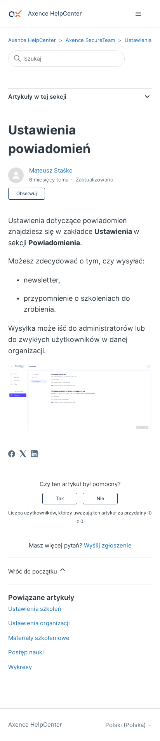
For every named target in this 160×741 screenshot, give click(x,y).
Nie (100, 498)
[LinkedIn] (34, 453)
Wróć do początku (33, 571)
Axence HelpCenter (32, 40)
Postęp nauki (26, 652)
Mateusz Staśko (51, 170)
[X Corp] (22, 453)
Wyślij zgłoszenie (108, 545)
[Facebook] (11, 453)
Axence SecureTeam (90, 40)
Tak (60, 498)
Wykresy (20, 667)
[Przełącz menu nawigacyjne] (138, 14)
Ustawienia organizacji (39, 623)
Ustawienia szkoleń (34, 608)
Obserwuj (26, 193)
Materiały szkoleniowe (39, 638)
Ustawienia (138, 40)
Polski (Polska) (126, 725)
